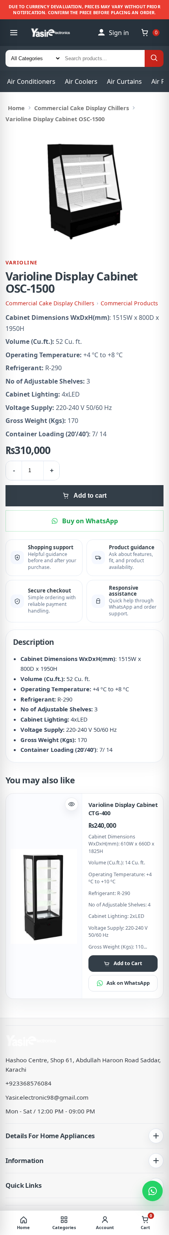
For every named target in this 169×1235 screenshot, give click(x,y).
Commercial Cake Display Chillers (81, 108)
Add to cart (90, 495)
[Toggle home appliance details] (156, 1135)
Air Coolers (81, 81)
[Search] (154, 58)
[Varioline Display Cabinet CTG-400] (44, 896)
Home (16, 108)
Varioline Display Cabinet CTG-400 (123, 809)
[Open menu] (14, 32)
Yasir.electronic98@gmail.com (47, 1097)
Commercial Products (129, 303)
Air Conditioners (31, 81)
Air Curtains (124, 81)
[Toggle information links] (156, 1160)
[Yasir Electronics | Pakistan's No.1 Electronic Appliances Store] (54, 33)
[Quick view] (71, 804)
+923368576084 (28, 1083)
